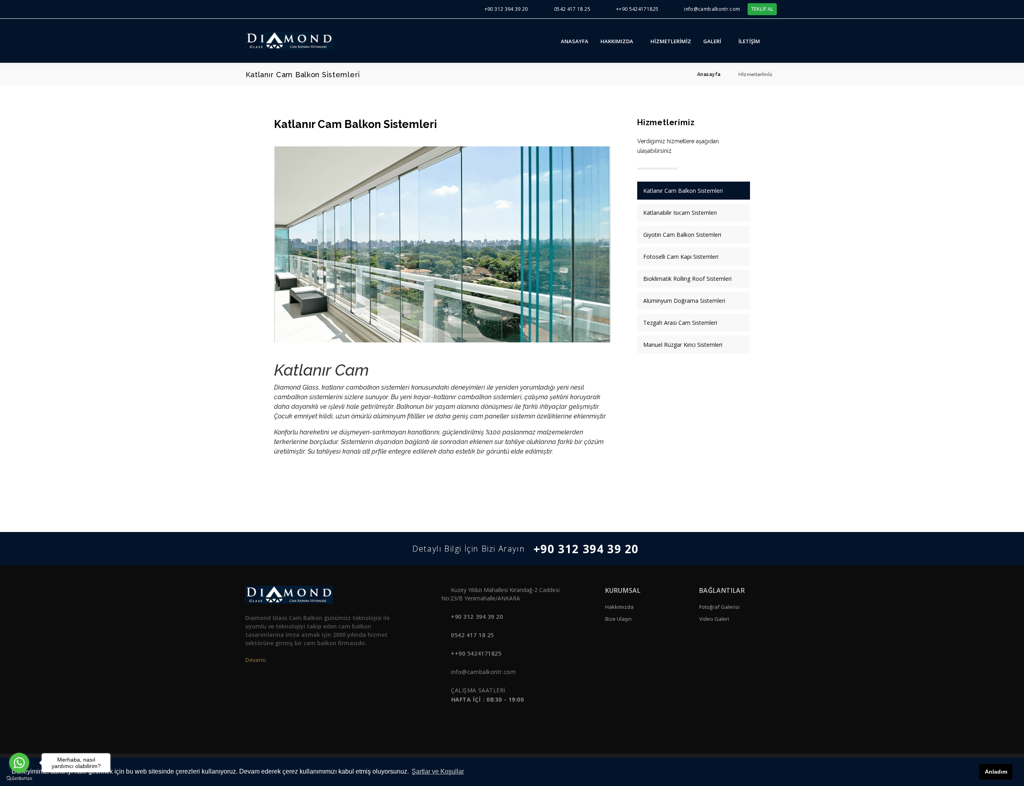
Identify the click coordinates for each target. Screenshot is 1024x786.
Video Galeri (714, 618)
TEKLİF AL (762, 8)
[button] (776, 41)
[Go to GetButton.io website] (19, 778)
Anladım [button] (996, 771)
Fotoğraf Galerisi (719, 606)
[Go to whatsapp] (19, 763)
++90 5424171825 (637, 9)
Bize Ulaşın (618, 618)
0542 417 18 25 (572, 9)
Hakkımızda (619, 606)
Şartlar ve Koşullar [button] (438, 771)
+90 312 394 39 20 (506, 9)
